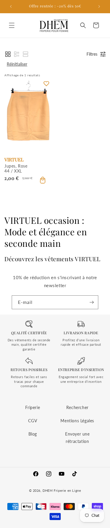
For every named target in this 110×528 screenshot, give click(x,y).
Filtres (92, 54)
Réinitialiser (17, 64)
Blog (32, 433)
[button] (11, 25)
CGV (32, 420)
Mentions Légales (77, 420)
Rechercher (77, 407)
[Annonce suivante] (99, 6)
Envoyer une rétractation (77, 437)
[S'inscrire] (91, 302)
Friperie (32, 407)
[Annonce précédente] (10, 6)
